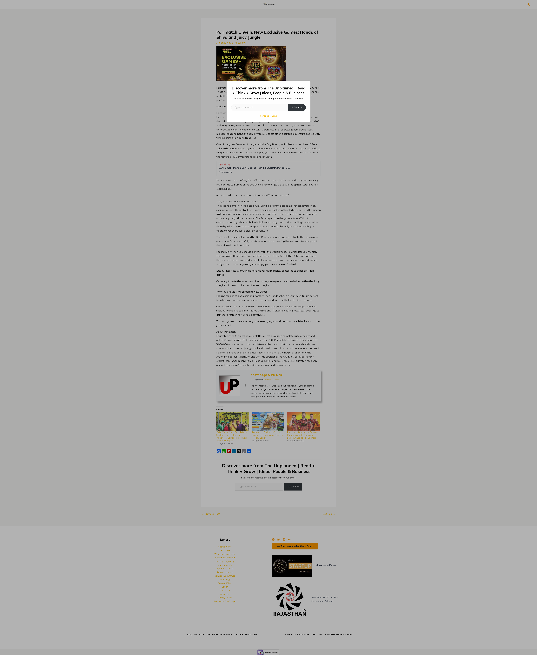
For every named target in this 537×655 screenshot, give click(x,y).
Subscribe (296, 107)
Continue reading (268, 116)
